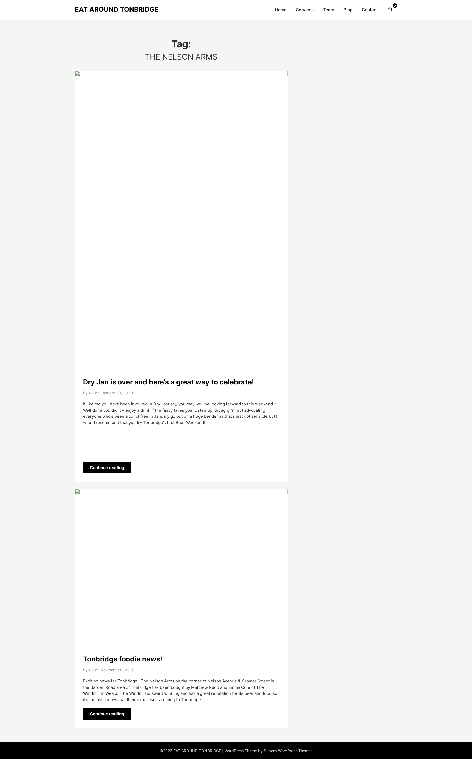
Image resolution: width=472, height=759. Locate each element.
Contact (370, 9)
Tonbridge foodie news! (122, 659)
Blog (348, 9)
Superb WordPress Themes (288, 750)
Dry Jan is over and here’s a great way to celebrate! (168, 382)
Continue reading (107, 467)
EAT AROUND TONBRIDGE (116, 9)
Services (305, 9)
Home (281, 9)
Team (328, 9)
